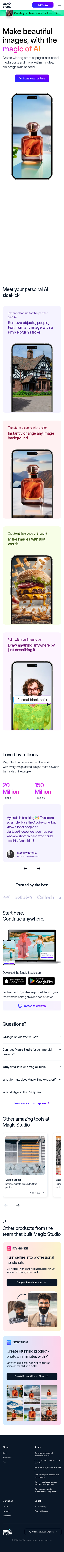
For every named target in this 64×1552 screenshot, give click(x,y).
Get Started (42, 5)
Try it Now (34, 1193)
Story (5, 1453)
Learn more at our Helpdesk (30, 1103)
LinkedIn (6, 1511)
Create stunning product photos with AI (48, 1461)
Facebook (7, 1515)
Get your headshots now (29, 1282)
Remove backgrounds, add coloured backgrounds (46, 1483)
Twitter (5, 1506)
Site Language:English (43, 1531)
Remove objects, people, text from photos (47, 1475)
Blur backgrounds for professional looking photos (46, 1490)
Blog (4, 1462)
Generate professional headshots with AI (44, 1454)
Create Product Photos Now (29, 1376)
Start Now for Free (34, 78)
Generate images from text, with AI (48, 1468)
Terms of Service (41, 1511)
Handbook (7, 1457)
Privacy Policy (40, 1506)
